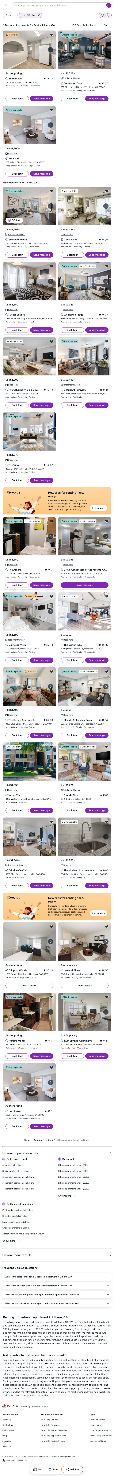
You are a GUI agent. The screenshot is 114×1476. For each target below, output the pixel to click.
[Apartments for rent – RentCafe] (10, 1406)
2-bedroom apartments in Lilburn (18, 1177)
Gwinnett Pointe (17, 239)
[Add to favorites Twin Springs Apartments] (106, 997)
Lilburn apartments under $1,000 (73, 1177)
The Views (14, 464)
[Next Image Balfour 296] (50, 50)
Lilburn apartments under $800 (73, 1165)
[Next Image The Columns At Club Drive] (50, 356)
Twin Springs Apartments (78, 1040)
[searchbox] (62, 5)
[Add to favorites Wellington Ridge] (106, 266)
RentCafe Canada (49, 1419)
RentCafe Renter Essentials (54, 1430)
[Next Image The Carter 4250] (106, 611)
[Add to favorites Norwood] (51, 110)
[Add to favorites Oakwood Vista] (51, 596)
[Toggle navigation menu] (6, 5)
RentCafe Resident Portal (53, 1441)
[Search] (108, 5)
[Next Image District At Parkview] (106, 356)
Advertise (6, 1441)
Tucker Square (16, 314)
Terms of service (97, 1419)
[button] (38, 15)
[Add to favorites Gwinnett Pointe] (51, 191)
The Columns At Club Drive (23, 389)
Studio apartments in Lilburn (15, 1171)
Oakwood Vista (17, 644)
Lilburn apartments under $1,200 (73, 1188)
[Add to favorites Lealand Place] (106, 926)
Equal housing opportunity (16, 1460)
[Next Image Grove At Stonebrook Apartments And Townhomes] (106, 536)
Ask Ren (75, 1469)
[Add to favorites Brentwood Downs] (106, 34)
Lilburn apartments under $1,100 (73, 1182)
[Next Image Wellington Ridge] (106, 281)
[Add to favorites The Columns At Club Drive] (51, 341)
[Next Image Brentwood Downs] (106, 50)
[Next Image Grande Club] (106, 761)
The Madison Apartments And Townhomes (88, 870)
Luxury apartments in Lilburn (16, 1222)
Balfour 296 (15, 78)
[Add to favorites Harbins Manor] (51, 997)
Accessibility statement (101, 1435)
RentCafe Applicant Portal (53, 1435)
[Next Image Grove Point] (106, 206)
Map (40, 1469)
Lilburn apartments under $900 (73, 1171)
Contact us (7, 1425)
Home (27, 1140)
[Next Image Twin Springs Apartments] (106, 1012)
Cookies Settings (98, 1441)
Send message (41, 98)
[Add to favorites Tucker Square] (51, 266)
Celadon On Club (17, 870)
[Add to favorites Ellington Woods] (51, 926)
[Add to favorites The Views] (51, 416)
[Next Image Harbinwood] (50, 1082)
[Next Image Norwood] (50, 125)
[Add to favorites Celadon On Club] (51, 821)
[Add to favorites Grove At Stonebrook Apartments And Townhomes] (106, 521)
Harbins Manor (16, 1040)
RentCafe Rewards (50, 1425)
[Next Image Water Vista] (50, 761)
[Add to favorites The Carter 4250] (106, 596)
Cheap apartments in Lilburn (15, 1227)
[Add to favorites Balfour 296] (51, 34)
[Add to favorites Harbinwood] (51, 1067)
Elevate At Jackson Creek (78, 719)
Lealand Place (72, 970)
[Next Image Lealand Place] (106, 941)
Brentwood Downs (74, 83)
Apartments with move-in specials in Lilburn (23, 1233)
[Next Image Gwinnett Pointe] (50, 206)
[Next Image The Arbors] (50, 536)
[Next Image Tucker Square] (50, 281)
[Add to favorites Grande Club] (106, 746)
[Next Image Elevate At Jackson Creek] (106, 686)
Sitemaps (6, 1446)
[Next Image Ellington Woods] (50, 941)
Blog (4, 1435)
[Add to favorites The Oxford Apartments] (51, 671)
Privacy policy (96, 1425)
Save (55, 1469)
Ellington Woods (17, 970)
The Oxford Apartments (21, 719)
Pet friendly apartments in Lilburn (18, 1210)
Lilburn (49, 1140)
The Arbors (14, 569)
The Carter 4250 (73, 644)
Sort (106, 25)
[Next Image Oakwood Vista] (50, 611)
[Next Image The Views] (50, 431)
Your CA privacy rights (100, 1430)
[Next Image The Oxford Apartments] (50, 686)
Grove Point (70, 239)
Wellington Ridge (73, 314)
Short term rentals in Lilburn (15, 1216)
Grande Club (71, 795)
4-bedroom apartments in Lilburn (18, 1188)
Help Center (8, 1430)
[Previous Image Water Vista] (8, 761)
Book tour (17, 98)
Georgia (38, 1140)
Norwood (13, 158)
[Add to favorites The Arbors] (51, 521)
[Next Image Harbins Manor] (50, 1012)
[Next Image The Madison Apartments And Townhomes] (106, 836)
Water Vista (15, 795)
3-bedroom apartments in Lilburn (18, 1182)
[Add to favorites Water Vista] (51, 746)
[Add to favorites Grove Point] (106, 191)
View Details (29, 985)
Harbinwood (15, 1111)
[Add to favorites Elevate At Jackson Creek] (106, 671)
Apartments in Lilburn (12, 1165)
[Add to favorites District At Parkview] (106, 341)
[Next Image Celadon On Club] (50, 836)
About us (6, 1419)
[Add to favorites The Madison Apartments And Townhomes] (106, 821)
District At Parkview (75, 389)
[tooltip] (6, 78)
